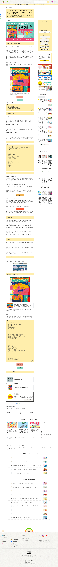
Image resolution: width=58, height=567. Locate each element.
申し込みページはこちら (19, 195)
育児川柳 (48, 41)
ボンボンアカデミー (23, 535)
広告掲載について (41, 540)
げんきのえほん (26, 4)
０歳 (7, 408)
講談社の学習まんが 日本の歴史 (25, 538)
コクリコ (38, 202)
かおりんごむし (43, 41)
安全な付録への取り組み (50, 541)
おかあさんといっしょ (34, 4)
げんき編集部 (8, 20)
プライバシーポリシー (48, 540)
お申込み (44, 60)
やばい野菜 (43, 49)
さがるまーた (10, 406)
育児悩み (47, 44)
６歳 (20, 408)
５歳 (18, 408)
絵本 (7, 406)
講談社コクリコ (44, 203)
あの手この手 (47, 46)
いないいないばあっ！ (42, 4)
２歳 (11, 408)
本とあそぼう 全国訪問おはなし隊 (25, 540)
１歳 (9, 408)
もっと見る (44, 144)
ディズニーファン (23, 537)
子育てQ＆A (42, 47)
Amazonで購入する (20, 100)
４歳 (16, 408)
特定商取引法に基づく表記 (42, 541)
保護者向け (23, 408)
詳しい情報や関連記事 (28, 399)
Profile (7, 122)
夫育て (47, 49)
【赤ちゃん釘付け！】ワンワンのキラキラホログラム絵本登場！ (13, 413)
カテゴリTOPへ (20, 413)
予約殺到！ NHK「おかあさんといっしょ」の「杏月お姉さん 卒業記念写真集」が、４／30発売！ (26, 413)
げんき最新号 (15, 4)
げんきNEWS (20, 4)
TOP (6, 7)
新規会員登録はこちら (20, 208)
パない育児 (47, 47)
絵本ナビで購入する (20, 96)
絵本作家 (14, 406)
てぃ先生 (42, 46)
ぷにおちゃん (45, 38)
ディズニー (43, 44)
